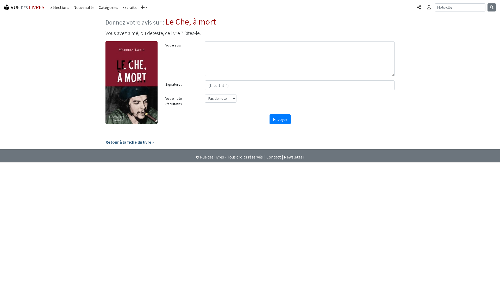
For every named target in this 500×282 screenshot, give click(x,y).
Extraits (129, 7)
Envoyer (280, 119)
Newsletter (294, 157)
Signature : (173, 84)
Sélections (60, 7)
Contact (273, 157)
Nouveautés (84, 7)
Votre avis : (174, 45)
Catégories (108, 7)
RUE (26, 7)
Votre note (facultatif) (173, 101)
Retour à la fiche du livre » (129, 142)
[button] (144, 7)
